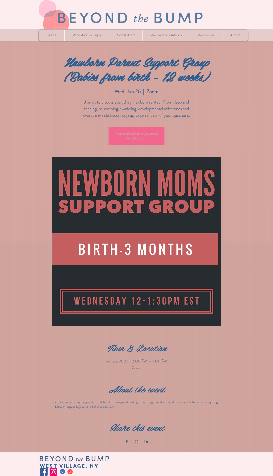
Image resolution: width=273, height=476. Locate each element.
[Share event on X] (136, 441)
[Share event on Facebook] (127, 441)
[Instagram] (53, 472)
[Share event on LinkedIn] (146, 441)
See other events (136, 138)
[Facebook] (44, 472)
